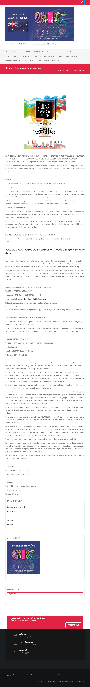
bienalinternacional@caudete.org (46, 44)
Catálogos (10, 520)
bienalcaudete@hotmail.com (35, 299)
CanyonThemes (78, 681)
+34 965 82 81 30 (20, 44)
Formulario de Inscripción (15, 516)
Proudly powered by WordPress (44, 681)
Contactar (73, 625)
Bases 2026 (11, 511)
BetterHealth (66, 681)
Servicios (10, 525)
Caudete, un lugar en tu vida (16, 507)
